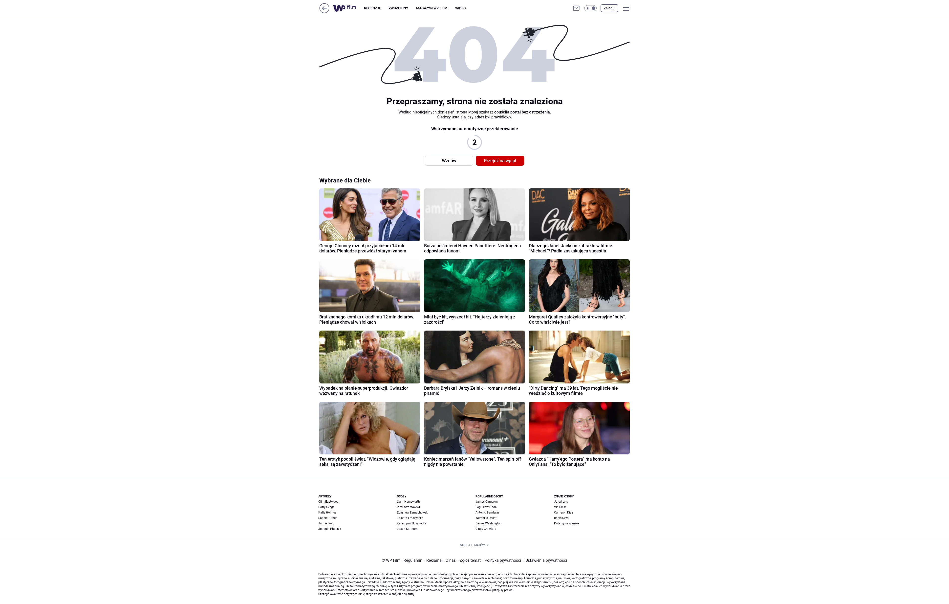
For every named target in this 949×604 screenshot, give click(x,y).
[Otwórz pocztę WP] (576, 8)
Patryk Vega (326, 507)
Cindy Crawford (485, 529)
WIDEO (460, 8)
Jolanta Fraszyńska (410, 518)
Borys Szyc (561, 518)
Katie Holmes (327, 512)
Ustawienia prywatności (545, 560)
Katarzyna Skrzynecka (412, 523)
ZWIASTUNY (398, 8)
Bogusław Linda (486, 507)
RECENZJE (372, 8)
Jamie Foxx (326, 523)
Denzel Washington (488, 523)
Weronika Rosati (486, 518)
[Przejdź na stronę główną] (324, 11)
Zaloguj (609, 8)
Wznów (449, 160)
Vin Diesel (560, 507)
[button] (590, 8)
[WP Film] (348, 8)
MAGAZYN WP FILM (431, 8)
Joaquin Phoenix (329, 529)
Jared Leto (561, 501)
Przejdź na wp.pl (500, 160)
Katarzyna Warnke (566, 523)
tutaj (411, 594)
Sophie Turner (327, 518)
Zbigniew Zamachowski (413, 512)
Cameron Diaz (563, 512)
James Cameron (486, 501)
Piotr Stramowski (408, 507)
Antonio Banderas (487, 512)
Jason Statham (407, 529)
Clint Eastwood (328, 501)
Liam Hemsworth (408, 501)
